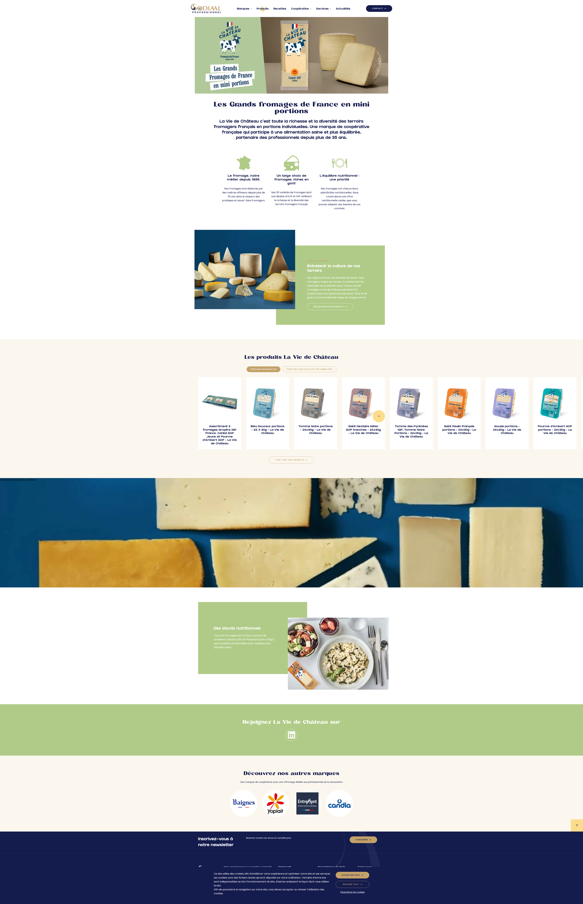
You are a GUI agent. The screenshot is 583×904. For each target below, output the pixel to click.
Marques (243, 9)
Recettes (279, 9)
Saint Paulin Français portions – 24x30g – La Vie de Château (459, 430)
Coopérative (300, 9)
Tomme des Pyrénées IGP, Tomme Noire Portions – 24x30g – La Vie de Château (411, 431)
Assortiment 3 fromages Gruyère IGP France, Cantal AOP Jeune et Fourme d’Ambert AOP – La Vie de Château (220, 435)
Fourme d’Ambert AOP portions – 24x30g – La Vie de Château (555, 430)
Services (322, 9)
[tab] (263, 369)
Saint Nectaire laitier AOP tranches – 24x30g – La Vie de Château (363, 430)
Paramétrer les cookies (352, 892)
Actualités (343, 9)
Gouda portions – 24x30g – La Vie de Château (507, 430)
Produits (263, 9)
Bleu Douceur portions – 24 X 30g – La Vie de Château (267, 430)
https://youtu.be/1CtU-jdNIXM (18, 480)
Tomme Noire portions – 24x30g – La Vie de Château (315, 430)
